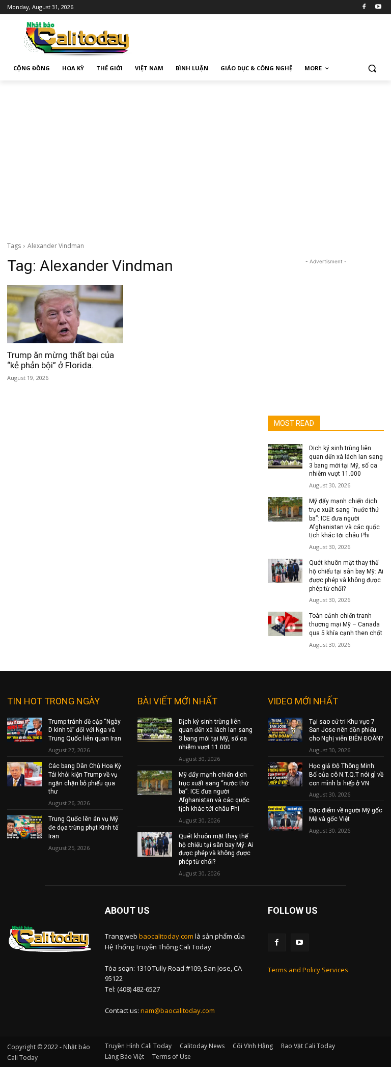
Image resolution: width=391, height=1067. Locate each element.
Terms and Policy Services (308, 969)
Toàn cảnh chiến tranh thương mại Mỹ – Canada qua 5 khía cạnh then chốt (345, 624)
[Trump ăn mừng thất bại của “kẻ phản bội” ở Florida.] (65, 314)
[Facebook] (364, 7)
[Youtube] (378, 7)
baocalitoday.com (166, 936)
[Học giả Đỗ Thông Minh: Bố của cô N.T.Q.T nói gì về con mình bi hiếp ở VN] (285, 774)
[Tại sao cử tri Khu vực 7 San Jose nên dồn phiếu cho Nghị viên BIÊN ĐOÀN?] (285, 730)
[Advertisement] (195, 157)
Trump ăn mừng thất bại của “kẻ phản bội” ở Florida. (60, 360)
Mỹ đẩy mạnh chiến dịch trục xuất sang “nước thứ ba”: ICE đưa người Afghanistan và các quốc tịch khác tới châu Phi (344, 518)
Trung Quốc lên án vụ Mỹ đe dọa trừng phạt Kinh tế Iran (83, 827)
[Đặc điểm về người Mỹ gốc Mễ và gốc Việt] (285, 818)
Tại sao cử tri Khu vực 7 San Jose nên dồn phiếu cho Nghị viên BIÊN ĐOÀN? (346, 730)
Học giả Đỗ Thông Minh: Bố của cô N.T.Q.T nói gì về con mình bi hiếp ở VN (346, 774)
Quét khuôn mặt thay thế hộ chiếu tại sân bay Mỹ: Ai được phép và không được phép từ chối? (216, 849)
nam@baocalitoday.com (178, 1010)
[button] (372, 68)
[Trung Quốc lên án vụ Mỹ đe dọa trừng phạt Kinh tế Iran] (24, 827)
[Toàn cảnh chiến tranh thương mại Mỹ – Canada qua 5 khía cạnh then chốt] (285, 624)
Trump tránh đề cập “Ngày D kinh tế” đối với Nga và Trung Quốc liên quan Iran (84, 730)
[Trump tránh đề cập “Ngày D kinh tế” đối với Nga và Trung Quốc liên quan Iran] (24, 730)
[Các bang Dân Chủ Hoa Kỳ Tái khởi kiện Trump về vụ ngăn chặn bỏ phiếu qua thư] (24, 774)
